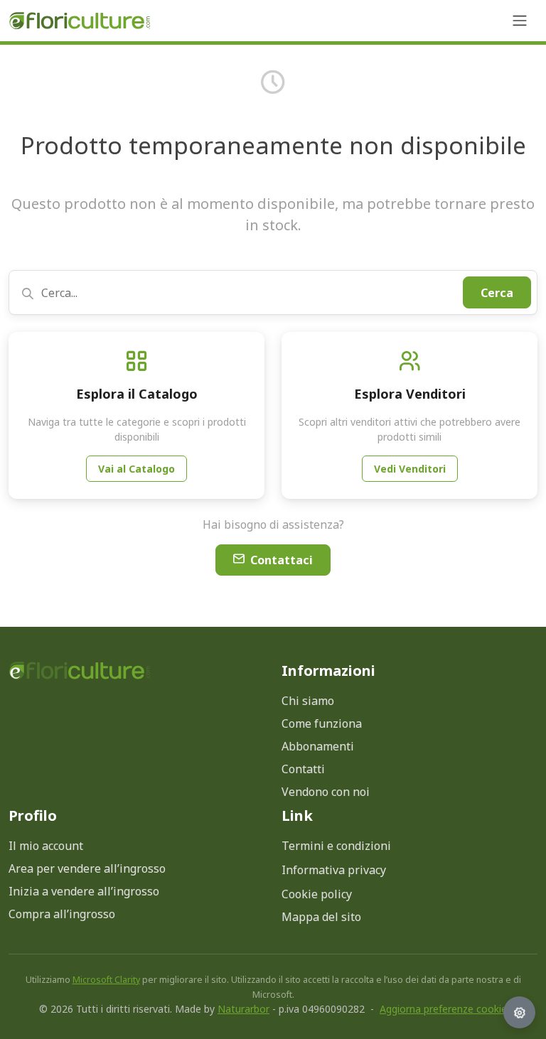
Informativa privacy (334, 870)
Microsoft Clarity (106, 980)
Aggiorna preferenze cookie (443, 1009)
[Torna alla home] (80, 21)
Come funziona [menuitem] (322, 723)
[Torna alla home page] (80, 670)
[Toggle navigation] (519, 21)
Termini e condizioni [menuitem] (336, 846)
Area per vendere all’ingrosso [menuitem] (87, 868)
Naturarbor (243, 1009)
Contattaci (281, 560)
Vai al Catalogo (136, 468)
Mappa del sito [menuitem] (321, 917)
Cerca (497, 293)
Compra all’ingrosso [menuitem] (62, 914)
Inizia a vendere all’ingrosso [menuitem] (84, 891)
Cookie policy (317, 894)
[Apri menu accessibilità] (519, 1012)
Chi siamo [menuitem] (308, 701)
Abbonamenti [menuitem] (318, 746)
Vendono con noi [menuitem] (326, 792)
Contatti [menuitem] (303, 769)
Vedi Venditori (410, 468)
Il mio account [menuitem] (46, 846)
